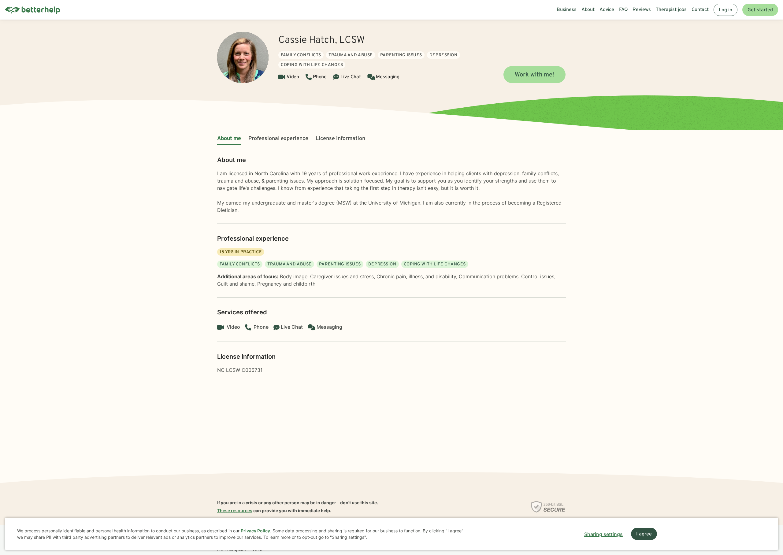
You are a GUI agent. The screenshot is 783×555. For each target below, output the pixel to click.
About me (229, 138)
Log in (725, 10)
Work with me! (534, 75)
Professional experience (278, 138)
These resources (234, 510)
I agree (644, 534)
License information (340, 138)
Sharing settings (603, 534)
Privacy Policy (255, 530)
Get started (760, 10)
